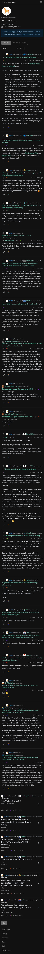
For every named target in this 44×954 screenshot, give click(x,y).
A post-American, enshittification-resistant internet (20, 57)
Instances (5, 938)
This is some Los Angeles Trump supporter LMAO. (17, 389)
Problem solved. (9, 240)
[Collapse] (3, 54)
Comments (16, 43)
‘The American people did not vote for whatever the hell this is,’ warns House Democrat (22, 659)
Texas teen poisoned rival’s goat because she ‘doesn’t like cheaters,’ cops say (20, 686)
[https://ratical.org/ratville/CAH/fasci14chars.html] (38, 862)
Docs (3, 942)
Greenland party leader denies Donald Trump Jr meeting (22, 536)
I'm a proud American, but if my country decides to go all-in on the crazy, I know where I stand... (22, 345)
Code (3, 946)
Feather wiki (6, 155)
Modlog (4, 934)
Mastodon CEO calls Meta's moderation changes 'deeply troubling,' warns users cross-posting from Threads (20, 264)
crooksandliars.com (6, 912)
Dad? (6, 437)
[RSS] (24, 48)
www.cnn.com (5, 890)
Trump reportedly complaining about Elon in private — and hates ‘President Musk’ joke (20, 614)
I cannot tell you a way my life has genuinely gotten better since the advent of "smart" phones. (20, 711)
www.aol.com (5, 847)
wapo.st (3, 827)
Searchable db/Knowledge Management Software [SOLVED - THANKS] (21, 141)
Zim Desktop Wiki (31, 153)
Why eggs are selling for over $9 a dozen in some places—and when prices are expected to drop (21, 174)
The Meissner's (8, 2)
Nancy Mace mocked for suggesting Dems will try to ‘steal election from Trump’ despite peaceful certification (20, 636)
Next (4, 923)
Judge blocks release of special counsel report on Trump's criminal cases (20, 584)
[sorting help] (21, 48)
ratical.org (4, 864)
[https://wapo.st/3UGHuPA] (38, 822)
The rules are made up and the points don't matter (20, 469)
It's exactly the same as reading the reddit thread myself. (19, 304)
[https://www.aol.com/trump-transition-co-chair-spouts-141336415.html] (38, 842)
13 (4, 893)
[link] (3, 60)
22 (4, 850)
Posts (24, 43)
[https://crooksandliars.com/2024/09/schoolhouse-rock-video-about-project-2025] (38, 908)
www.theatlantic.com (7, 803)
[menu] (40, 2)
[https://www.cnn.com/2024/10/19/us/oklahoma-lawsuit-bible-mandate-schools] (38, 883)
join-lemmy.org (7, 950)
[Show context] (38, 57)
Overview (6, 43)
